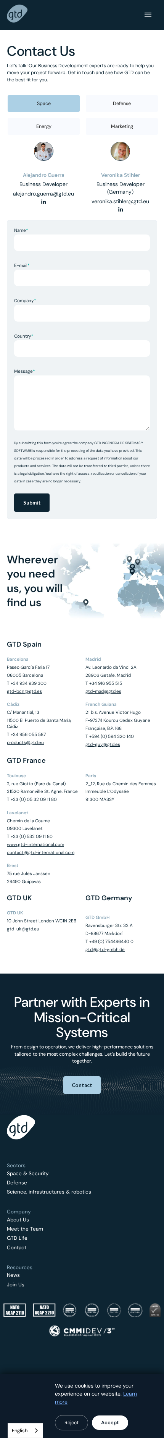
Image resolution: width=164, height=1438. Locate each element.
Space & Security (28, 1174)
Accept (110, 1422)
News (13, 1275)
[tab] (44, 103)
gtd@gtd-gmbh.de (105, 949)
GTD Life (17, 1238)
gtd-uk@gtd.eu (23, 929)
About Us (18, 1220)
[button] (148, 15)
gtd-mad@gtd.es (103, 691)
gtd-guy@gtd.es (102, 744)
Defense (17, 1183)
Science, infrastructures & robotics (49, 1192)
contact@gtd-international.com (40, 852)
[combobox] (25, 1430)
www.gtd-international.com (35, 844)
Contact (16, 1248)
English (19, 1430)
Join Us (15, 1285)
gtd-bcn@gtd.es (24, 691)
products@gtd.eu (25, 742)
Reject (71, 1422)
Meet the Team (25, 1229)
